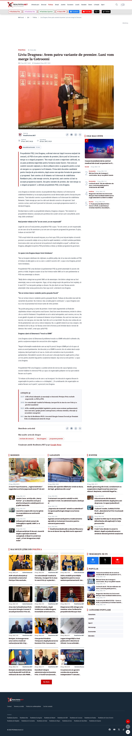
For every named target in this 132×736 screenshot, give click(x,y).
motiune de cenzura (27, 439)
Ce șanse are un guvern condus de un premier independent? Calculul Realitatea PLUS (70, 673)
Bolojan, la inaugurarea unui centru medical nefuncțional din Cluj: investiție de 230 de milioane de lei (20, 643)
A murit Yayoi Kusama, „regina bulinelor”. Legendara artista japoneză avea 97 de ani (26, 488)
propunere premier (56, 439)
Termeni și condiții (19, 706)
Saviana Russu (79, 667)
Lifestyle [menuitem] (96, 4)
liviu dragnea (41, 439)
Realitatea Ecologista (36, 718)
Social (87, 167)
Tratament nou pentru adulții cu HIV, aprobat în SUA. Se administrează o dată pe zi (66, 500)
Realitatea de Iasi (67, 721)
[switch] (123, 4)
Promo (91, 202)
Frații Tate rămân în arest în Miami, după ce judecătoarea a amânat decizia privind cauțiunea (109, 531)
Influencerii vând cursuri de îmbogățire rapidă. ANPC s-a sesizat (28, 523)
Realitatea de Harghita (13, 721)
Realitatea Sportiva (12, 718)
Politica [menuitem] (50, 4)
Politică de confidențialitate (33, 706)
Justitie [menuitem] (63, 4)
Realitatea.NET (29, 135)
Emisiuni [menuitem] (43, 4)
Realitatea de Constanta (28, 721)
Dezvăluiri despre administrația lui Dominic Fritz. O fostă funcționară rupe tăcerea (45, 673)
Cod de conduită (47, 706)
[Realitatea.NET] (17, 5)
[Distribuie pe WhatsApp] (75, 134)
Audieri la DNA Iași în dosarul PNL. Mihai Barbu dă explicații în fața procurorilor (108, 521)
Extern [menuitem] (90, 4)
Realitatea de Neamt (49, 718)
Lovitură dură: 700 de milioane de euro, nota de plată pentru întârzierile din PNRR (101, 185)
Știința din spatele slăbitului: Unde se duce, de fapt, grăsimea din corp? (65, 488)
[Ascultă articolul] (128, 721)
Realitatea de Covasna (76, 718)
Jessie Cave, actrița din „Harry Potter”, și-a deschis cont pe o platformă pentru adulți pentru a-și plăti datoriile (30, 502)
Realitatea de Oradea (90, 718)
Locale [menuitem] (77, 4)
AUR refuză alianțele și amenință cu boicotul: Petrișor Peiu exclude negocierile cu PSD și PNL (50, 398)
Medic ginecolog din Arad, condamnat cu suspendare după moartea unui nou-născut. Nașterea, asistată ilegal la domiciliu (104, 490)
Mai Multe (46, 682)
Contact (9, 706)
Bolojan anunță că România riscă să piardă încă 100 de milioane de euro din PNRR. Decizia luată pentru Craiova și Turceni (20, 674)
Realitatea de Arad (42, 721)
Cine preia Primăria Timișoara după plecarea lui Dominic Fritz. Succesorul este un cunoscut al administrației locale (46, 643)
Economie (92, 171)
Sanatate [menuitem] (83, 4)
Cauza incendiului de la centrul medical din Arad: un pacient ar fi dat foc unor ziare (98, 163)
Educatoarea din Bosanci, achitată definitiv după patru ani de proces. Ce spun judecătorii (108, 500)
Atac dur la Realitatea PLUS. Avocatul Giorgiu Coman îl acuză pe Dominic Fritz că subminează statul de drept (51, 417)
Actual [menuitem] (57, 4)
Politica (35, 17)
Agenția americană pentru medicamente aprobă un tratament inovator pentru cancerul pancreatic (65, 521)
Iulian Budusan (27, 572)
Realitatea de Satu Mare (80, 721)
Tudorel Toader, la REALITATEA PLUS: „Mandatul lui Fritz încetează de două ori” (109, 511)
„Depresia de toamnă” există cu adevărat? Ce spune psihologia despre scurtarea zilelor (65, 511)
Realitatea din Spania (95, 721)
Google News (55, 445)
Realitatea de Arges (54, 721)
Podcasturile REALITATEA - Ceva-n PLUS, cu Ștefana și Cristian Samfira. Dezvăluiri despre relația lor (99, 207)
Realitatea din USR (63, 718)
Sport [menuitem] (102, 4)
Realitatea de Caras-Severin (105, 718)
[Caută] (117, 5)
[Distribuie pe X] (80, 134)
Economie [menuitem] (70, 4)
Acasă (22, 17)
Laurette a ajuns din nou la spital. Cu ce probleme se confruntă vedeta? (30, 513)
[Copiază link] (67, 134)
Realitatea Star (24, 718)
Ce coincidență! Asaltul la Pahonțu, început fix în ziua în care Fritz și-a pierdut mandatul (51, 403)
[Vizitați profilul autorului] (20, 135)
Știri (28, 17)
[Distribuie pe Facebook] (71, 134)
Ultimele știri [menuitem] (35, 4)
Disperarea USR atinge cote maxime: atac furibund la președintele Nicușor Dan (71, 609)
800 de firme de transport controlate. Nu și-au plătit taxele (101, 174)
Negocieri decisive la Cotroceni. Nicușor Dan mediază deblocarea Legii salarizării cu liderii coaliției (101, 196)
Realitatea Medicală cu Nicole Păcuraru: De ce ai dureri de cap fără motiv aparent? (65, 530)
